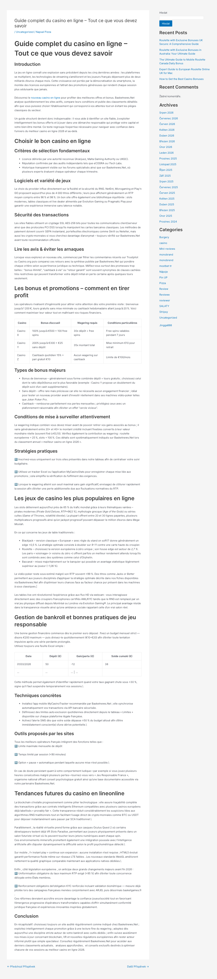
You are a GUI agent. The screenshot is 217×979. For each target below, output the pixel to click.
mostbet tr (165, 266)
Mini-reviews (167, 248)
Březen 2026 (167, 141)
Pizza (162, 283)
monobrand (166, 254)
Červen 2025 (167, 192)
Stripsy (163, 311)
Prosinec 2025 (168, 158)
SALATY (164, 306)
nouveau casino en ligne (45, 97)
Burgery (164, 237)
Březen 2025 (167, 210)
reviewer (164, 300)
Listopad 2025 (167, 164)
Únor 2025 (165, 215)
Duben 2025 (166, 204)
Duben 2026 (166, 135)
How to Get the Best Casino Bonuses (181, 79)
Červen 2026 (167, 124)
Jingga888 (165, 325)
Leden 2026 (166, 152)
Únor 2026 (165, 147)
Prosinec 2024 (168, 221)
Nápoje (163, 271)
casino (163, 243)
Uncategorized (25, 31)
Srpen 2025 (166, 181)
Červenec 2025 (168, 187)
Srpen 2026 (166, 112)
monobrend (166, 260)
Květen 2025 (166, 198)
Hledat (163, 12)
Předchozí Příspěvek (21, 966)
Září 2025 (165, 175)
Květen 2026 (166, 129)
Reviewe (164, 294)
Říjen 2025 (165, 169)
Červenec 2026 (168, 118)
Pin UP (163, 277)
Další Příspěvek (138, 966)
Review (163, 288)
